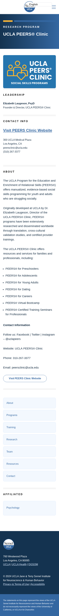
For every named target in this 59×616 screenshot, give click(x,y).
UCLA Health (19, 564)
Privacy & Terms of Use (16, 584)
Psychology (13, 507)
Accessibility (38, 584)
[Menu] (53, 7)
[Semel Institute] (29, 6)
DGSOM (33, 564)
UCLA (6, 564)
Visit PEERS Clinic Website (27, 130)
